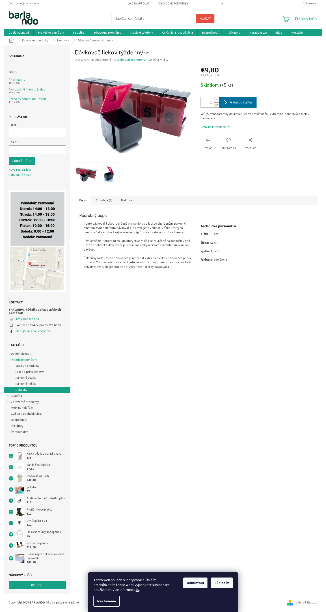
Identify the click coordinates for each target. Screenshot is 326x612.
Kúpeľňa (16, 396)
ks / (37, 585)
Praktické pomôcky (24, 360)
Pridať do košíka (240, 102)
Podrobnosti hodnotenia (129, 60)
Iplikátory (17, 426)
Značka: (158, 60)
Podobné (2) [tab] (104, 200)
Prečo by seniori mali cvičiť (27, 98)
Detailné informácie (214, 127)
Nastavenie (106, 601)
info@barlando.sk (27, 319)
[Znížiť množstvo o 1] (216, 104)
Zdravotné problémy (25, 402)
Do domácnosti (21, 354)
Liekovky (21, 390)
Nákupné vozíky (26, 378)
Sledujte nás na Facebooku (33, 331)
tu (137, 589)
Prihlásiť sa (22, 161)
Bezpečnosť (19, 420)
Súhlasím (221, 582)
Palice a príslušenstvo (30, 372)
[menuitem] (18, 32)
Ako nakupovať (138, 4)
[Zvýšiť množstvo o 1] (216, 99)
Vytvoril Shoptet (306, 602)
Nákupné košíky (26, 384)
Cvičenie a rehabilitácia (26, 414)
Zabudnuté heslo (20, 175)
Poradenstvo (19, 432)
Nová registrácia (20, 170)
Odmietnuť (195, 582)
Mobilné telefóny (22, 408)
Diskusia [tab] (126, 200)
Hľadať (205, 18)
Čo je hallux (17, 80)
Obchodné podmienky (173, 4)
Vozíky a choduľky (27, 366)
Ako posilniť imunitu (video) (27, 89)
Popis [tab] (83, 200)
